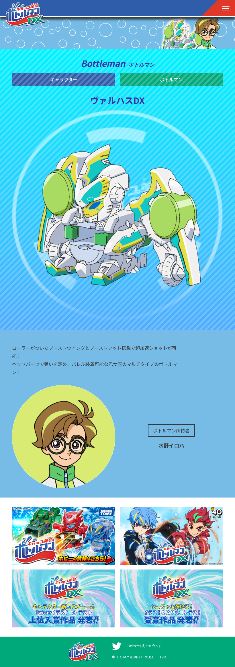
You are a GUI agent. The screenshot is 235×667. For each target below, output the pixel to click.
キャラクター (63, 79)
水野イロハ (171, 445)
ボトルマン (171, 79)
